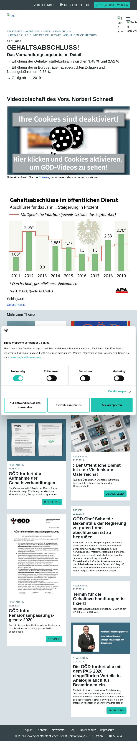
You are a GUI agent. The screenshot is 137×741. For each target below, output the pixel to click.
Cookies (44, 177)
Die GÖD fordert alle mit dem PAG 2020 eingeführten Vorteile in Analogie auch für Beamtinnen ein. (97, 675)
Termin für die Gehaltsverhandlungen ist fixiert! (99, 599)
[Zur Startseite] (35, 18)
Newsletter (58, 730)
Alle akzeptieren (112, 405)
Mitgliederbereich (77, 5)
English (27, 730)
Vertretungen (44, 5)
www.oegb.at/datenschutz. (26, 357)
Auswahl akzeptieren (68, 405)
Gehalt (11, 304)
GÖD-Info (54, 639)
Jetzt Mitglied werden (112, 5)
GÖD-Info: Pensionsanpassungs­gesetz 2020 (31, 615)
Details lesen (115, 493)
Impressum (107, 730)
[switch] (52, 378)
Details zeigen (117, 391)
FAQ (72, 730)
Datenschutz (88, 730)
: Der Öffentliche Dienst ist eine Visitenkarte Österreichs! (97, 470)
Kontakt (42, 730)
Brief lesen (52, 502)
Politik (21, 304)
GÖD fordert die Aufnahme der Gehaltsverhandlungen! (33, 478)
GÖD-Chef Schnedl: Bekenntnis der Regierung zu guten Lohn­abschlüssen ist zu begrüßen (99, 527)
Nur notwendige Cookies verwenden (25, 405)
